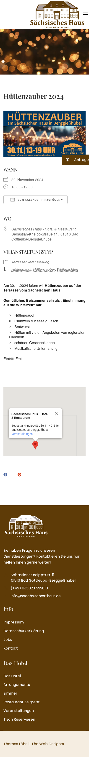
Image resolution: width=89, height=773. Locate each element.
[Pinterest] (19, 474)
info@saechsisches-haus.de (36, 596)
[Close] (56, 413)
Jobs (7, 639)
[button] (35, 445)
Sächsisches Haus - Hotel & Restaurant (43, 229)
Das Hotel (12, 676)
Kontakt (10, 648)
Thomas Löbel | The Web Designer (34, 743)
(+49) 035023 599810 (29, 588)
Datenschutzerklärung (23, 631)
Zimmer (10, 693)
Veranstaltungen (22, 434)
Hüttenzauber (44, 269)
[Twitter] (12, 475)
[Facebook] (5, 474)
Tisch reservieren (19, 719)
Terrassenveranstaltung (30, 262)
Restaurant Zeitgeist (21, 702)
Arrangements (16, 684)
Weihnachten (67, 269)
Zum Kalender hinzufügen (38, 199)
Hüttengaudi (21, 269)
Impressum (13, 622)
